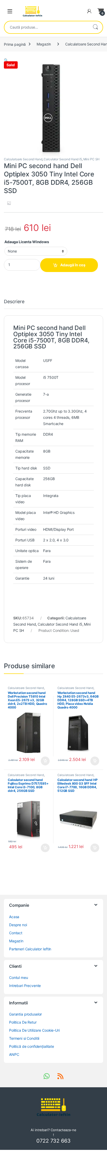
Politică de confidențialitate (31, 1046)
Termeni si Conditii (24, 1038)
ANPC (14, 1054)
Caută (95, 27)
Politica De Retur (23, 1022)
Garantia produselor (25, 1014)
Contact (15, 933)
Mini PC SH (91, 159)
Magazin (44, 44)
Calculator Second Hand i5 (63, 159)
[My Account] (89, 11)
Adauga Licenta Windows (26, 242)
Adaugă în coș (72, 265)
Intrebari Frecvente (25, 985)
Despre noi (18, 925)
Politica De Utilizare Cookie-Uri (34, 1030)
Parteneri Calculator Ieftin (30, 949)
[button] (6, 60)
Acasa (14, 917)
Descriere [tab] (14, 301)
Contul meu (18, 977)
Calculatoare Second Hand (23, 159)
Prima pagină (15, 44)
